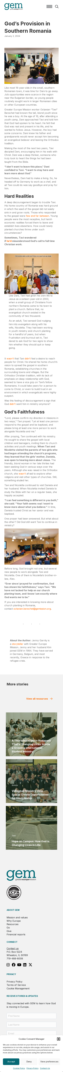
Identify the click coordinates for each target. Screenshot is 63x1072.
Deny (29, 1061)
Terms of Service (16, 984)
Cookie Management (18, 988)
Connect (12, 942)
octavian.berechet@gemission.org (32, 608)
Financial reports (16, 934)
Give (9, 931)
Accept (11, 1061)
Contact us (13, 948)
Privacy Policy (33, 1068)
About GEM (13, 910)
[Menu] (49, 6)
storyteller (17, 643)
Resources (12, 924)
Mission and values (17, 917)
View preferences (49, 1061)
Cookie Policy (19, 1068)
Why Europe (14, 920)
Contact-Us (45, 1068)
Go (8, 927)
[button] (58, 1039)
